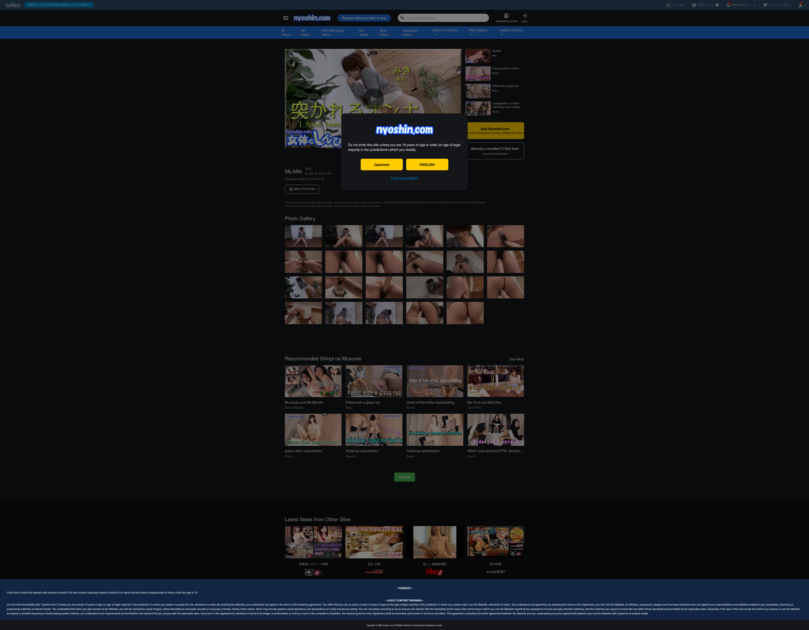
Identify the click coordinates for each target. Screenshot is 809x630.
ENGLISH (427, 164)
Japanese (382, 164)
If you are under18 (404, 177)
